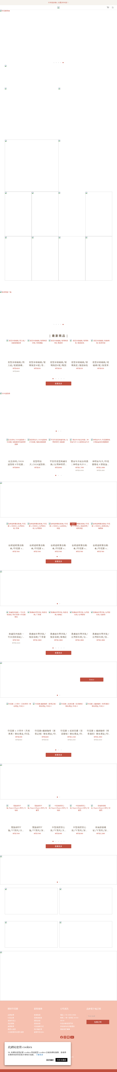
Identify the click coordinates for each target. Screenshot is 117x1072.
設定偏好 (50, 1060)
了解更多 (39, 1054)
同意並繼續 (61, 1060)
